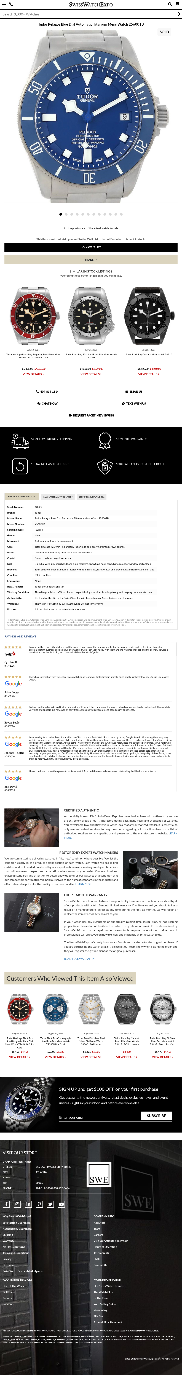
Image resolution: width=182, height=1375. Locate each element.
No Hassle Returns (14, 1246)
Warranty (8, 1240)
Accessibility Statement (108, 1322)
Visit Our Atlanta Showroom (111, 1240)
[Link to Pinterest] (39, 1204)
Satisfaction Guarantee (17, 1222)
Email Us (136, 391)
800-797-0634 (61, 1188)
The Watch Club (103, 1292)
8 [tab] (99, 214)
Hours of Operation (105, 1246)
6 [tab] (88, 214)
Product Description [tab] (21, 496)
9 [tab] (104, 214)
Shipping (8, 1234)
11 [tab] (115, 214)
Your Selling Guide (105, 1304)
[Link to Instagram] (17, 1204)
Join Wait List (91, 247)
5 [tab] (82, 214)
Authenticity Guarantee (17, 1228)
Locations (9, 1304)
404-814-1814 (11, 4)
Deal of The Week (13, 1286)
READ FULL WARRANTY (79, 958)
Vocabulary (101, 1310)
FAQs (97, 1259)
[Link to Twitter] (50, 1204)
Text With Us (136, 403)
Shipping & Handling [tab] (92, 496)
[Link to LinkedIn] (28, 1204)
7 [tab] (93, 214)
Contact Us (100, 1265)
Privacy (7, 1259)
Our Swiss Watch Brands (109, 1286)
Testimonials (101, 1252)
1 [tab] (60, 214)
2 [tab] (66, 214)
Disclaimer (9, 1265)
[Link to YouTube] (61, 1204)
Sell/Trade (9, 1292)
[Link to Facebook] (6, 1204)
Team (97, 1228)
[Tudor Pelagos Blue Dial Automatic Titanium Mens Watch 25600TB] (91, 116)
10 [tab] (110, 214)
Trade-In (91, 259)
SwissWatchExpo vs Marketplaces (23, 1271)
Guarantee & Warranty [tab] (58, 496)
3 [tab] (71, 214)
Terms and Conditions (16, 1252)
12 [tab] (121, 214)
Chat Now (49, 403)
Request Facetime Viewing (93, 415)
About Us (99, 1222)
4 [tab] (77, 214)
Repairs (7, 1298)
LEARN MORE (84, 884)
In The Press (101, 1298)
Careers (98, 1234)
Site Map (99, 1316)
